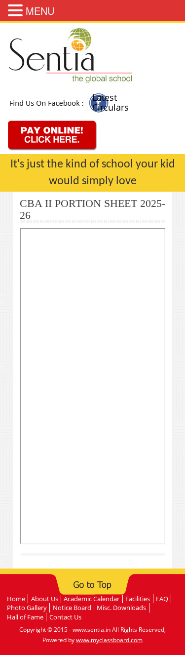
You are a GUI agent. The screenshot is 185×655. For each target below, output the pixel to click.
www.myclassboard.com (109, 640)
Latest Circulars (110, 102)
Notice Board (72, 607)
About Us (44, 598)
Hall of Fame (25, 617)
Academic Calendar (91, 598)
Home (16, 598)
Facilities (137, 598)
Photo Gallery (27, 607)
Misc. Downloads (121, 607)
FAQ (162, 598)
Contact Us (65, 617)
